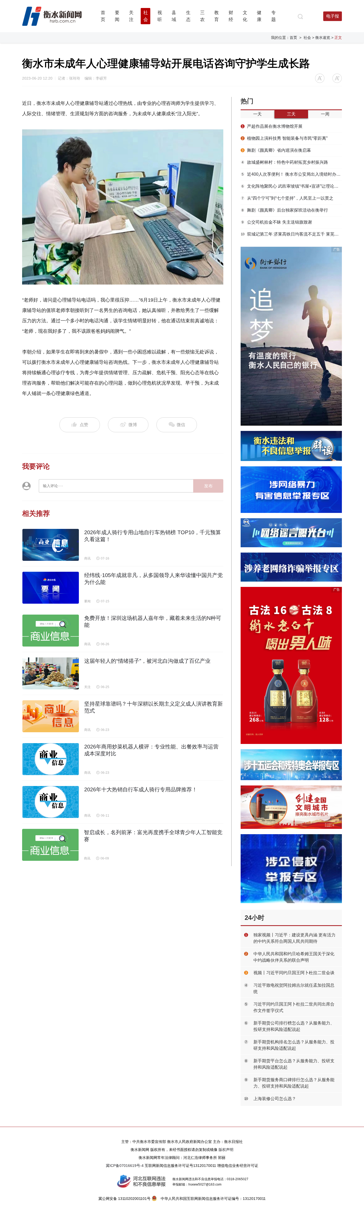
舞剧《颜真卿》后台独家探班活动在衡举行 (285, 210)
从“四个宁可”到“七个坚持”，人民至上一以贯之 (287, 198)
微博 (132, 424)
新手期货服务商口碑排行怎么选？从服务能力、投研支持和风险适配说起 (293, 1082)
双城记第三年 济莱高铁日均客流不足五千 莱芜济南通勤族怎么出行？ (291, 234)
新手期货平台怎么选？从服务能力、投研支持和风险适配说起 (293, 1064)
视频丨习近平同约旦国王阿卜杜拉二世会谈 (293, 972)
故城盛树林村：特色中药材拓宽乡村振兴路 (285, 162)
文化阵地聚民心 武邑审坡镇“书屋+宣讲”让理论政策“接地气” (292, 186)
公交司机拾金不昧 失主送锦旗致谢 (277, 222)
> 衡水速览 (321, 37)
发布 (208, 486)
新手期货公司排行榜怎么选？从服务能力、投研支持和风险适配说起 (293, 1026)
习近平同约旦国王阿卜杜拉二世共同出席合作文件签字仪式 (293, 1007)
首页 (293, 37)
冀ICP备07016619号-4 (125, 1165)
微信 (180, 424)
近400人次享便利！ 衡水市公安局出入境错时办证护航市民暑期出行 (292, 174)
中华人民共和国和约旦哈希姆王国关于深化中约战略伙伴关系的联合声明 (293, 957)
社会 (307, 37)
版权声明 (226, 1149)
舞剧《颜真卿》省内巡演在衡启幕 (276, 150)
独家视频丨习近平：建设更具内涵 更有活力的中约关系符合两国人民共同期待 (294, 938)
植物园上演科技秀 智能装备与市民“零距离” (284, 138)
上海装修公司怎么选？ (274, 1098)
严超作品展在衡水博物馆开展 (272, 126)
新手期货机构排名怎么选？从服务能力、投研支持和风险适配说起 (293, 1045)
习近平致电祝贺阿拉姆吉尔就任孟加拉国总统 (293, 988)
